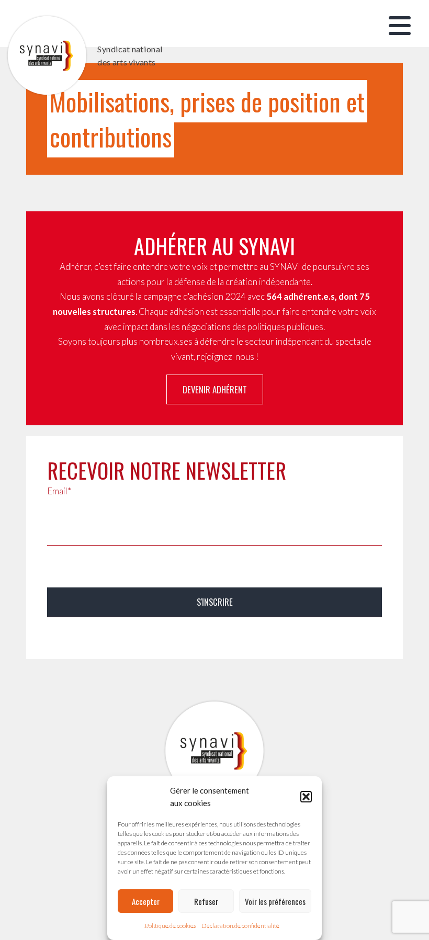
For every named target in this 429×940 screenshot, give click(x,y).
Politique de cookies (170, 926)
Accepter (146, 901)
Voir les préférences (275, 901)
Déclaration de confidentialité (240, 926)
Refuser (206, 901)
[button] (306, 796)
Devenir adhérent (215, 389)
